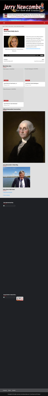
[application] (24, 55)
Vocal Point (6, 29)
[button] (4, 22)
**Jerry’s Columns (6, 195)
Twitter (9, 390)
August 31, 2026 (7, 85)
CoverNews (32, 394)
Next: (39, 60)
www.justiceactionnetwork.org (33, 48)
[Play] (5, 55)
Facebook (5, 390)
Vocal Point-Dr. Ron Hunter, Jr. (10, 83)
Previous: (8, 60)
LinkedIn (14, 390)
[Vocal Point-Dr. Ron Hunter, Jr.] (13, 75)
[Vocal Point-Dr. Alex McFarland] (13, 95)
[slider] (42, 55)
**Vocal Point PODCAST (7, 192)
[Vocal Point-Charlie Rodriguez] (34, 75)
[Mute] (39, 55)
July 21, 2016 (7, 33)
